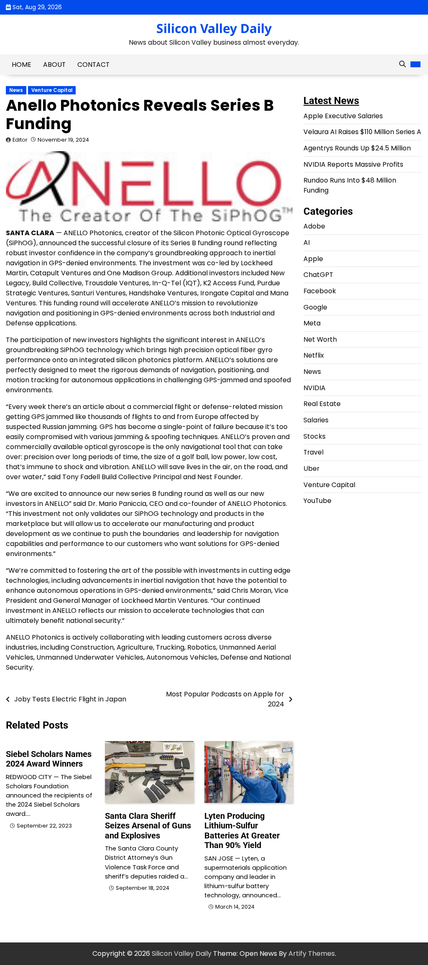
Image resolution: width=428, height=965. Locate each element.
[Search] (402, 64)
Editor (20, 139)
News (16, 90)
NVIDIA (314, 388)
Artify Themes (311, 953)
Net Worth (320, 339)
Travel (313, 452)
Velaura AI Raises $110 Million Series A (362, 132)
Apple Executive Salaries (343, 116)
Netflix (313, 355)
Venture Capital (51, 90)
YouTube (317, 500)
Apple (313, 259)
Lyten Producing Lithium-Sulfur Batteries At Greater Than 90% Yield (242, 830)
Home (21, 64)
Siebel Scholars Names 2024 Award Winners (49, 759)
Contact (93, 64)
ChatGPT (318, 274)
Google (315, 307)
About (54, 64)
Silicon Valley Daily (214, 28)
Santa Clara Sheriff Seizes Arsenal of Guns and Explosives (148, 826)
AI (306, 242)
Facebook (319, 291)
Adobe (314, 226)
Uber (311, 468)
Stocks (314, 436)
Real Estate (322, 404)
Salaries (316, 420)
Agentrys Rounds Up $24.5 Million (357, 148)
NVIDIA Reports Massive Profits (353, 164)
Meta (312, 323)
